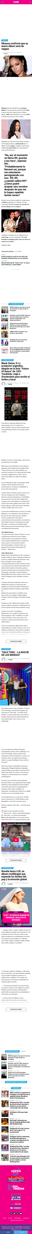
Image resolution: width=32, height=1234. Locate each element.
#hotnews (19, 251)
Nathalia (10, 384)
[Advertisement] (16, 22)
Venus (6, 53)
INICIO (4, 1218)
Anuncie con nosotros (16, 1220)
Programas (17, 1218)
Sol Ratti (10, 659)
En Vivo (10, 1218)
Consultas (26, 1218)
